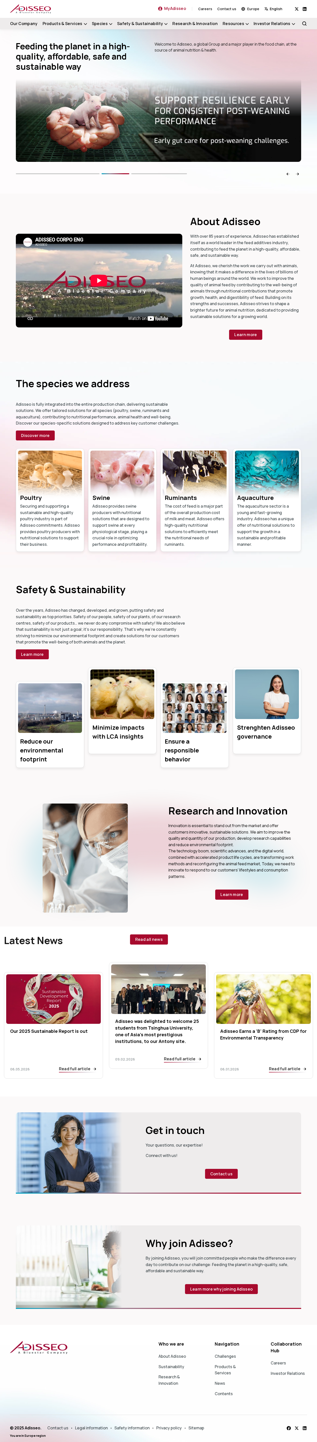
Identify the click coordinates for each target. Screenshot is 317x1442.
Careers (205, 8)
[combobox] (279, 8)
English (276, 8)
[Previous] (71, 173)
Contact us (226, 8)
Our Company (24, 23)
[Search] (304, 23)
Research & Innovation (195, 23)
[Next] (173, 173)
